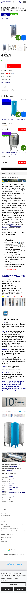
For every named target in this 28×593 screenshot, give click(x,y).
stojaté (10, 489)
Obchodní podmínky (6, 537)
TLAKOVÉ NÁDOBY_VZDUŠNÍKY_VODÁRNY (17, 477)
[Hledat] (16, 1)
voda (23, 492)
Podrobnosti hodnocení (7, 18)
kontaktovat (11, 224)
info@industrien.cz (8, 513)
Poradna (3, 539)
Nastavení (13, 584)
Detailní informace (5, 82)
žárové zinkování (13, 487)
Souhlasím (20, 589)
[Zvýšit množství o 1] (6, 65)
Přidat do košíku (15, 66)
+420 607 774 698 (7, 515)
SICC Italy (11, 496)
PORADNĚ (9, 470)
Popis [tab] (3, 173)
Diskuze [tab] (8, 173)
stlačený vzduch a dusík (15, 492)
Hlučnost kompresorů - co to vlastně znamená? (13, 531)
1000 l (10, 485)
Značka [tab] (13, 173)
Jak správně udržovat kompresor (9, 528)
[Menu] (24, 1)
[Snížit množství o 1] (6, 67)
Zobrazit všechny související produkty (14, 169)
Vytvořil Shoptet (15, 549)
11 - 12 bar (11, 483)
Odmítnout (7, 589)
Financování (4, 541)
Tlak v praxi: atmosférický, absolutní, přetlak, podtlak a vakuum (12, 525)
